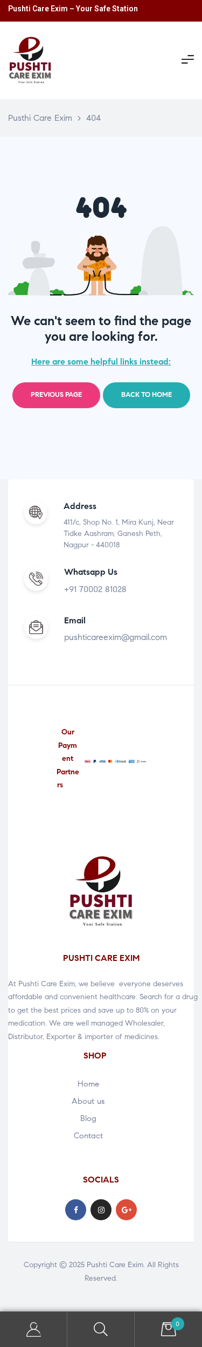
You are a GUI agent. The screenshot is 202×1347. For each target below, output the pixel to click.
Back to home (146, 394)
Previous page (56, 394)
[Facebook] (75, 1209)
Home (88, 1084)
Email (75, 620)
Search (101, 1329)
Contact (88, 1135)
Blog (88, 1118)
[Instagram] (101, 1209)
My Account (33, 1329)
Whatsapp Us (90, 572)
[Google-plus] (126, 1209)
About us (88, 1101)
